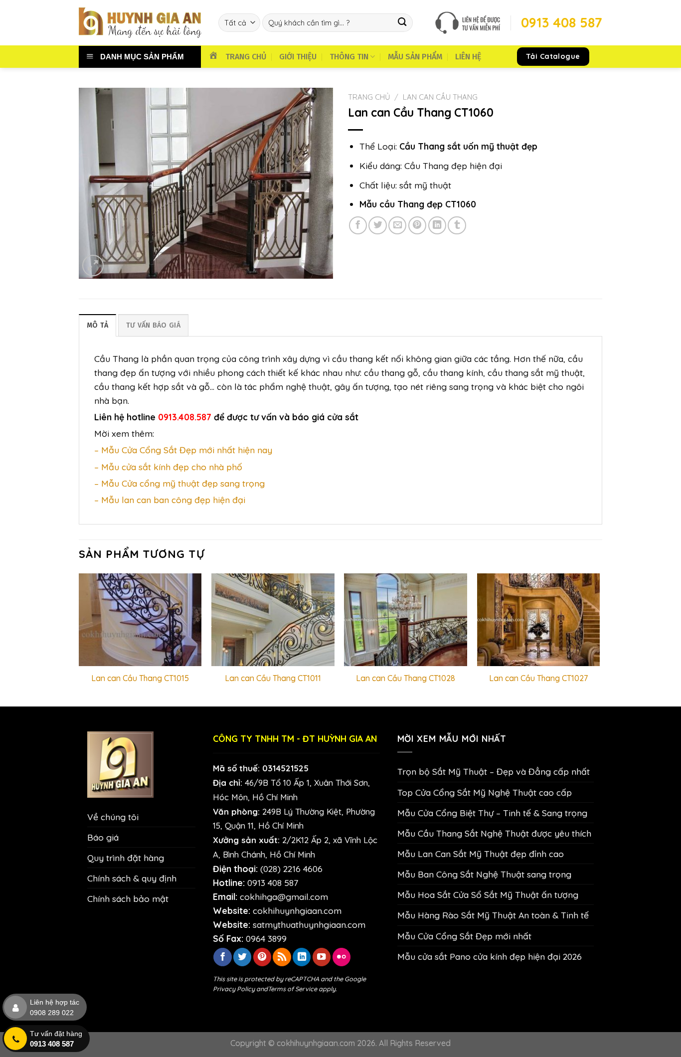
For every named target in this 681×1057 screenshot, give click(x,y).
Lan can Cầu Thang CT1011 (273, 678)
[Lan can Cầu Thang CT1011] (273, 619)
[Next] (599, 638)
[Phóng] (93, 265)
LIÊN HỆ (468, 56)
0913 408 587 (272, 882)
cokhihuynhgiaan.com (297, 910)
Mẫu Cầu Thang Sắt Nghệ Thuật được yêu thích (494, 833)
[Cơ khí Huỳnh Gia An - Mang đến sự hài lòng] (141, 22)
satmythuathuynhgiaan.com (309, 924)
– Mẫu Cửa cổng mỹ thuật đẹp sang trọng (179, 483)
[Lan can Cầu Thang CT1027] (538, 619)
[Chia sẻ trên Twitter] (377, 225)
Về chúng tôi (113, 816)
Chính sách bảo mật (128, 898)
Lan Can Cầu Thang (440, 97)
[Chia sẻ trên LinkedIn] (437, 225)
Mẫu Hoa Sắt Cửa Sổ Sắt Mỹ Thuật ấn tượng (487, 894)
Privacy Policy (234, 989)
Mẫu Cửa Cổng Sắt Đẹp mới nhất (464, 935)
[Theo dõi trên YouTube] (322, 957)
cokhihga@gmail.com (284, 896)
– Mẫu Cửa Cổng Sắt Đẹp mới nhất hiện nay (183, 449)
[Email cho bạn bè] (397, 225)
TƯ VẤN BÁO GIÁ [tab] (153, 325)
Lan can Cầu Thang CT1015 (140, 678)
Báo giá (103, 837)
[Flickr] (341, 957)
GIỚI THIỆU (298, 56)
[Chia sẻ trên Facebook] (358, 225)
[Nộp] (402, 22)
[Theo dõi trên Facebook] (222, 957)
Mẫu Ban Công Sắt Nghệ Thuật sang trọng (484, 874)
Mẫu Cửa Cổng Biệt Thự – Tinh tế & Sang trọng (492, 812)
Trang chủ (369, 97)
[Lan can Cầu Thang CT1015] (140, 619)
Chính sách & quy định (131, 878)
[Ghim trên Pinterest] (417, 225)
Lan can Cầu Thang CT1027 (538, 678)
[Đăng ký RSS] (282, 957)
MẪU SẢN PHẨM (415, 56)
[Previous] (79, 638)
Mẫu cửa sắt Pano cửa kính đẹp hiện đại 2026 (489, 956)
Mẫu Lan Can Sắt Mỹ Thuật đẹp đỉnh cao (480, 853)
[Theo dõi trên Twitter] (242, 957)
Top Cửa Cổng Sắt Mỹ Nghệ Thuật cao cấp (484, 792)
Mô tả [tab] (97, 325)
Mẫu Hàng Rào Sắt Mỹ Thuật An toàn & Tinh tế (493, 914)
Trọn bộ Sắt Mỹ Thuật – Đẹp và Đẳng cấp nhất (493, 771)
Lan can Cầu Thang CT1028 (405, 678)
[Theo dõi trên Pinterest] (262, 957)
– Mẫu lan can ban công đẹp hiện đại (169, 499)
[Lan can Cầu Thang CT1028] (405, 619)
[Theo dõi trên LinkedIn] (302, 957)
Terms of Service (292, 989)
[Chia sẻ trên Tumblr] (457, 225)
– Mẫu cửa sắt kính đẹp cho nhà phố (168, 466)
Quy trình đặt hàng (125, 857)
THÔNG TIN (349, 56)
